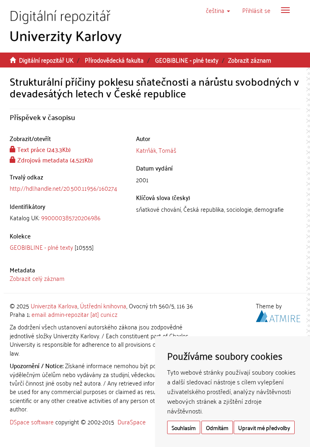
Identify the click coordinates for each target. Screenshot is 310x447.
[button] (218, 10)
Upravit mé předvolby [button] (264, 427)
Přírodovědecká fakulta (114, 59)
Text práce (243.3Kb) (43, 149)
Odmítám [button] (217, 427)
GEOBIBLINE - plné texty (186, 59)
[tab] (67, 217)
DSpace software (32, 421)
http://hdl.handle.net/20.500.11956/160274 (63, 188)
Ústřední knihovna (103, 305)
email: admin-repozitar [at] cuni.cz (74, 314)
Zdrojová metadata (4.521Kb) (54, 159)
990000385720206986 (71, 217)
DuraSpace (131, 421)
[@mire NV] (278, 314)
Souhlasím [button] (184, 427)
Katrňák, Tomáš (156, 150)
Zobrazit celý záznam (37, 278)
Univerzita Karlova (54, 305)
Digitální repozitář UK (46, 59)
